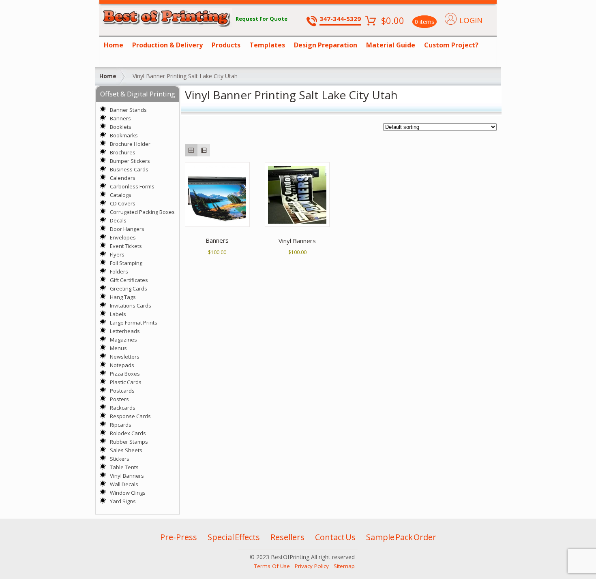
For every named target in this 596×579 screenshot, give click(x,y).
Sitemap (344, 566)
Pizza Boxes (125, 373)
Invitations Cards (130, 305)
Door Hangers (127, 229)
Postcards (122, 390)
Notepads (122, 365)
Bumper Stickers (130, 161)
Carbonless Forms (132, 186)
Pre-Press (178, 537)
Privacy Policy (312, 566)
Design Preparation (325, 45)
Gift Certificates (129, 280)
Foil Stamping (126, 263)
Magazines (123, 339)
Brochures (122, 152)
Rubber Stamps (129, 441)
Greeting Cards (128, 288)
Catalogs (120, 195)
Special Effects (234, 537)
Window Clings (128, 492)
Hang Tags (123, 297)
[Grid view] (191, 150)
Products (226, 45)
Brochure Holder (130, 143)
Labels (118, 314)
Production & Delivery (167, 45)
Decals (118, 220)
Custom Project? (451, 45)
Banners (120, 118)
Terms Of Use (272, 566)
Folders (119, 271)
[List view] (203, 150)
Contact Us (335, 537)
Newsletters (124, 356)
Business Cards (129, 169)
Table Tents (124, 467)
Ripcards (120, 424)
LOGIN (470, 20)
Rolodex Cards (128, 433)
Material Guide (390, 45)
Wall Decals (124, 484)
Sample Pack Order (401, 537)
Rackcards (122, 407)
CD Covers (122, 203)
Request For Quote (261, 18)
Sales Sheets (126, 450)
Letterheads (125, 331)
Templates (267, 45)
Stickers (119, 458)
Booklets (120, 126)
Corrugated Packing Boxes (142, 212)
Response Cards (130, 416)
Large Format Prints (133, 322)
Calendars (122, 178)
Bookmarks (124, 135)
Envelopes (123, 237)
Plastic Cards (125, 382)
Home (113, 45)
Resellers (287, 537)
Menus (118, 348)
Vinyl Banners (127, 475)
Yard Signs (123, 501)
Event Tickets (126, 246)
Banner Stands (128, 109)
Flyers (117, 254)
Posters (119, 399)
